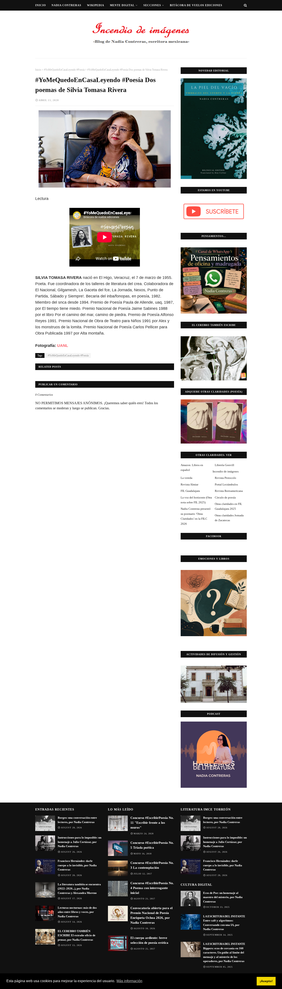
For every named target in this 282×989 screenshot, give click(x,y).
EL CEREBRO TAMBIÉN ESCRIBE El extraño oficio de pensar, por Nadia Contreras (76, 935)
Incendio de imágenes (226, 471)
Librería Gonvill (224, 465)
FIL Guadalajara (190, 491)
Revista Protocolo (225, 477)
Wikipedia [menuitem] (95, 5)
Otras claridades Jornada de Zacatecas (229, 518)
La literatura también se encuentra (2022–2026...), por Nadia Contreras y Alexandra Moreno (79, 889)
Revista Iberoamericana (229, 491)
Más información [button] (129, 981)
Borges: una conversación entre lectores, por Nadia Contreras (77, 820)
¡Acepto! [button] (266, 981)
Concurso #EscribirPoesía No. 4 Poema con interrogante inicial (152, 888)
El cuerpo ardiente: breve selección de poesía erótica (149, 940)
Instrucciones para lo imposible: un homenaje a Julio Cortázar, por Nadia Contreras (79, 842)
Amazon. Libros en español (192, 467)
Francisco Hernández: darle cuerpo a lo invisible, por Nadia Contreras (77, 865)
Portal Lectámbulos (226, 484)
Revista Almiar (189, 484)
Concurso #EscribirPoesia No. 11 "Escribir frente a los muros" (152, 822)
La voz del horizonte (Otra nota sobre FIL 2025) (196, 500)
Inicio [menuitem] (40, 5)
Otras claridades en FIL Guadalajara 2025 (228, 506)
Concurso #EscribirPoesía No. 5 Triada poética (152, 845)
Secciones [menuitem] (152, 5)
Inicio (38, 69)
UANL (62, 345)
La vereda (186, 477)
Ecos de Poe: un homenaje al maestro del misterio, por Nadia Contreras (223, 897)
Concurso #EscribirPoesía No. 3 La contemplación (152, 865)
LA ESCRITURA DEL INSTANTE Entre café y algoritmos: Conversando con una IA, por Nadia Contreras (224, 923)
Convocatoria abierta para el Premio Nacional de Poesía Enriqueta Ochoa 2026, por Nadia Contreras (151, 915)
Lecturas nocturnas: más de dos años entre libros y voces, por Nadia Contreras (77, 912)
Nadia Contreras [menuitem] (66, 5)
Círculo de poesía (225, 497)
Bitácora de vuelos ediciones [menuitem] (196, 5)
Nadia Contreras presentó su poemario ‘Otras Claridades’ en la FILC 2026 (196, 516)
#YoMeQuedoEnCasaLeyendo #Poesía (64, 69)
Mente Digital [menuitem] (122, 5)
